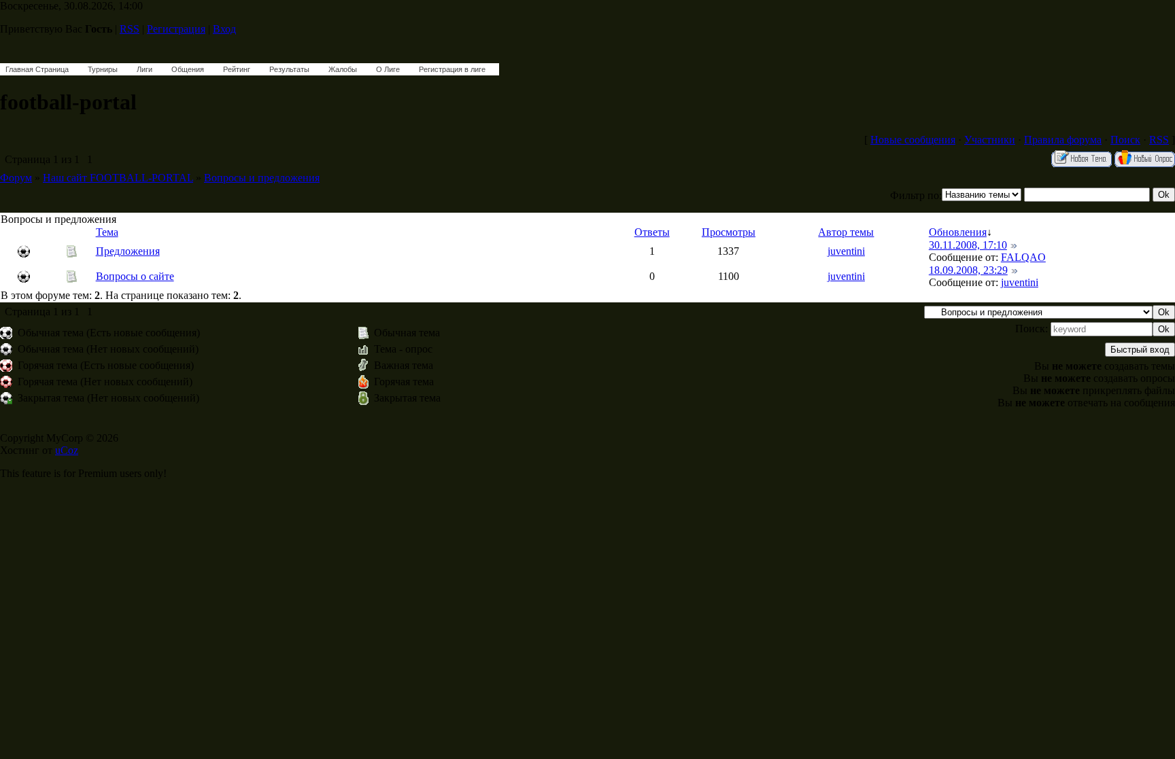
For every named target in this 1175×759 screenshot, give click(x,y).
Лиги (144, 69)
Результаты (289, 69)
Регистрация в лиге (452, 69)
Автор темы (846, 232)
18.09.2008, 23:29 (968, 270)
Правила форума (1063, 139)
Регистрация (176, 29)
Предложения (128, 251)
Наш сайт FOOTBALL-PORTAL (118, 177)
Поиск (1125, 139)
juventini (846, 251)
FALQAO (1023, 257)
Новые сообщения (912, 139)
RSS (129, 29)
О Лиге (388, 69)
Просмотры (728, 232)
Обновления (958, 232)
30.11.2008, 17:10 (968, 245)
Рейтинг (236, 69)
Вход (224, 29)
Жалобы (342, 69)
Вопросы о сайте (135, 276)
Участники (989, 139)
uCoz (66, 450)
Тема (107, 232)
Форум (16, 177)
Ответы (652, 232)
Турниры (103, 69)
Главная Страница (37, 69)
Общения (187, 69)
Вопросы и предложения (262, 177)
